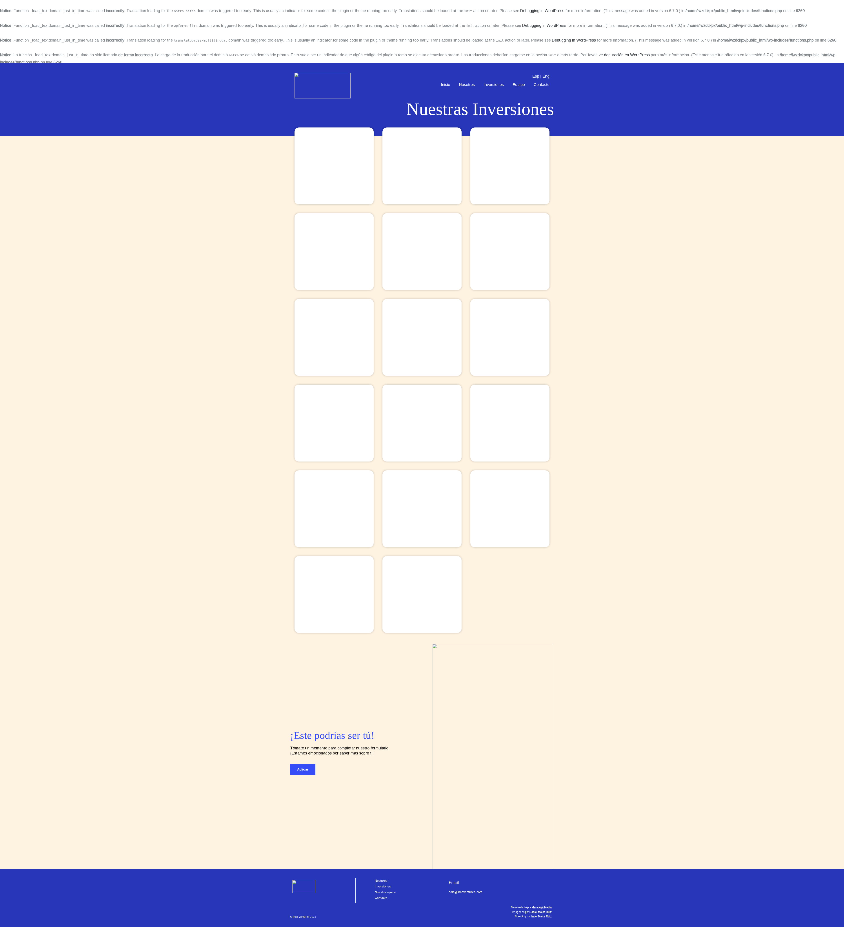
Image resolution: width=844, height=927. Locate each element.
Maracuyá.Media (542, 907)
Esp (535, 76)
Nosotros (467, 84)
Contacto (541, 84)
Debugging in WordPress (542, 11)
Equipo (519, 84)
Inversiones (494, 84)
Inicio (445, 84)
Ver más (334, 176)
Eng (545, 76)
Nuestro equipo (385, 892)
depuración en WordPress (627, 55)
